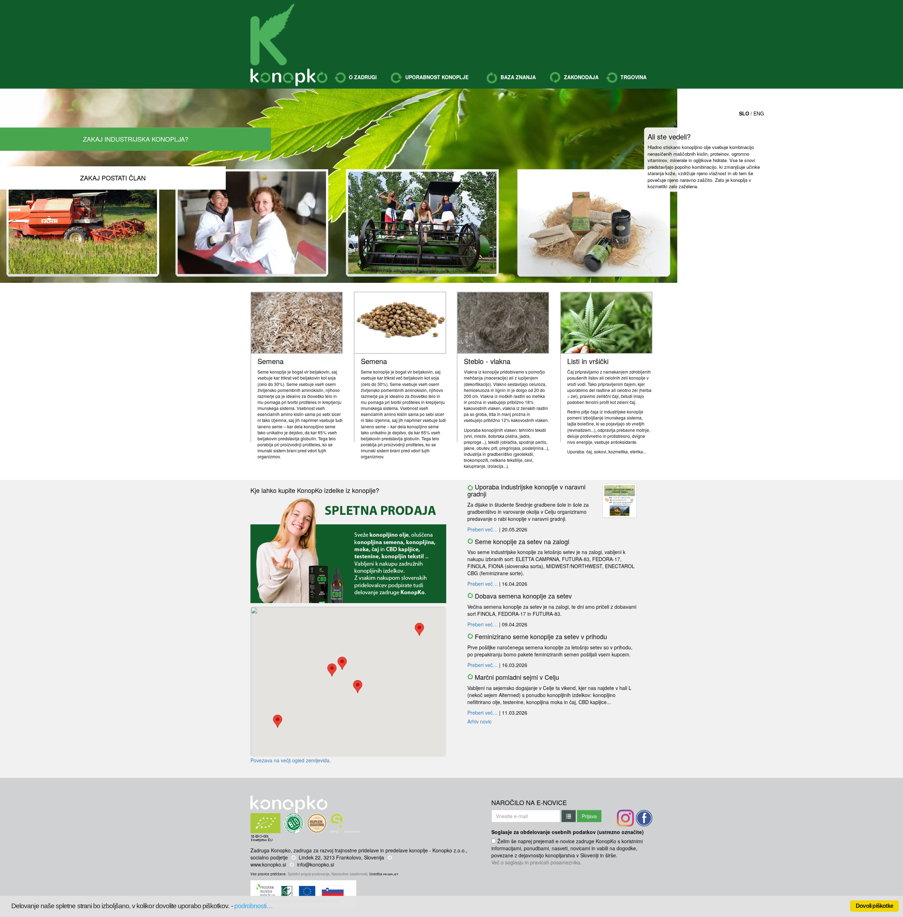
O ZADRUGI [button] (362, 77)
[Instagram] (625, 818)
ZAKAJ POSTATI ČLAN (113, 177)
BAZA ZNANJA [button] (517, 77)
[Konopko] (272, 34)
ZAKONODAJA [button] (581, 77)
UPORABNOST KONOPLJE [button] (436, 77)
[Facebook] (644, 818)
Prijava (589, 816)
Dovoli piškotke (874, 906)
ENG (758, 113)
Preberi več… (482, 529)
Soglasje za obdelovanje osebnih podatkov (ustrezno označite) (567, 831)
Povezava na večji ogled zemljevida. (290, 760)
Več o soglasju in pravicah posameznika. (536, 862)
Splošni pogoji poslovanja (308, 873)
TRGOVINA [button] (633, 77)
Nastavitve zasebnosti (349, 873)
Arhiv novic (479, 721)
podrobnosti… (253, 906)
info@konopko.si (315, 864)
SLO (744, 113)
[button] (419, 629)
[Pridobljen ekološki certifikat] (278, 816)
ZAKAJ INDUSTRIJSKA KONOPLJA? (135, 138)
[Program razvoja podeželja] (304, 883)
